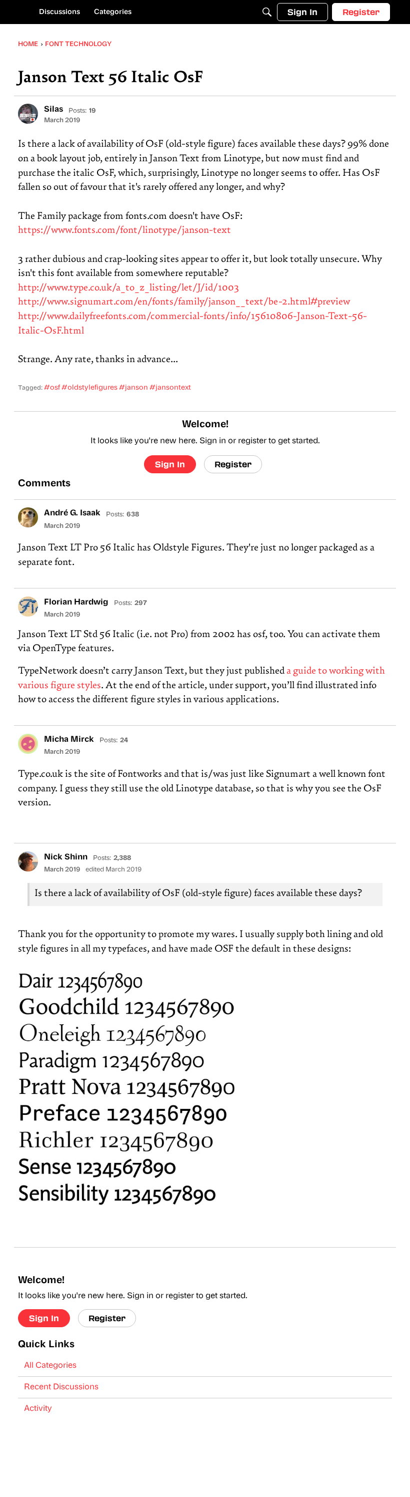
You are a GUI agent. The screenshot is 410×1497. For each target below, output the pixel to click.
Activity (38, 1409)
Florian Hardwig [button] (76, 602)
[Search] (267, 12)
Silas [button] (53, 110)
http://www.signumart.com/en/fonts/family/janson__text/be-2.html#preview (184, 302)
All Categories (50, 1366)
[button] (28, 114)
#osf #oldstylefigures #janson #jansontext (117, 388)
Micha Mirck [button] (69, 740)
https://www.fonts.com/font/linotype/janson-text (124, 230)
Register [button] (233, 464)
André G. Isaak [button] (72, 513)
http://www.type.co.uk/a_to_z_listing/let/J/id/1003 (128, 288)
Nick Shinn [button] (66, 857)
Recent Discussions (61, 1387)
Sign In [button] (170, 464)
